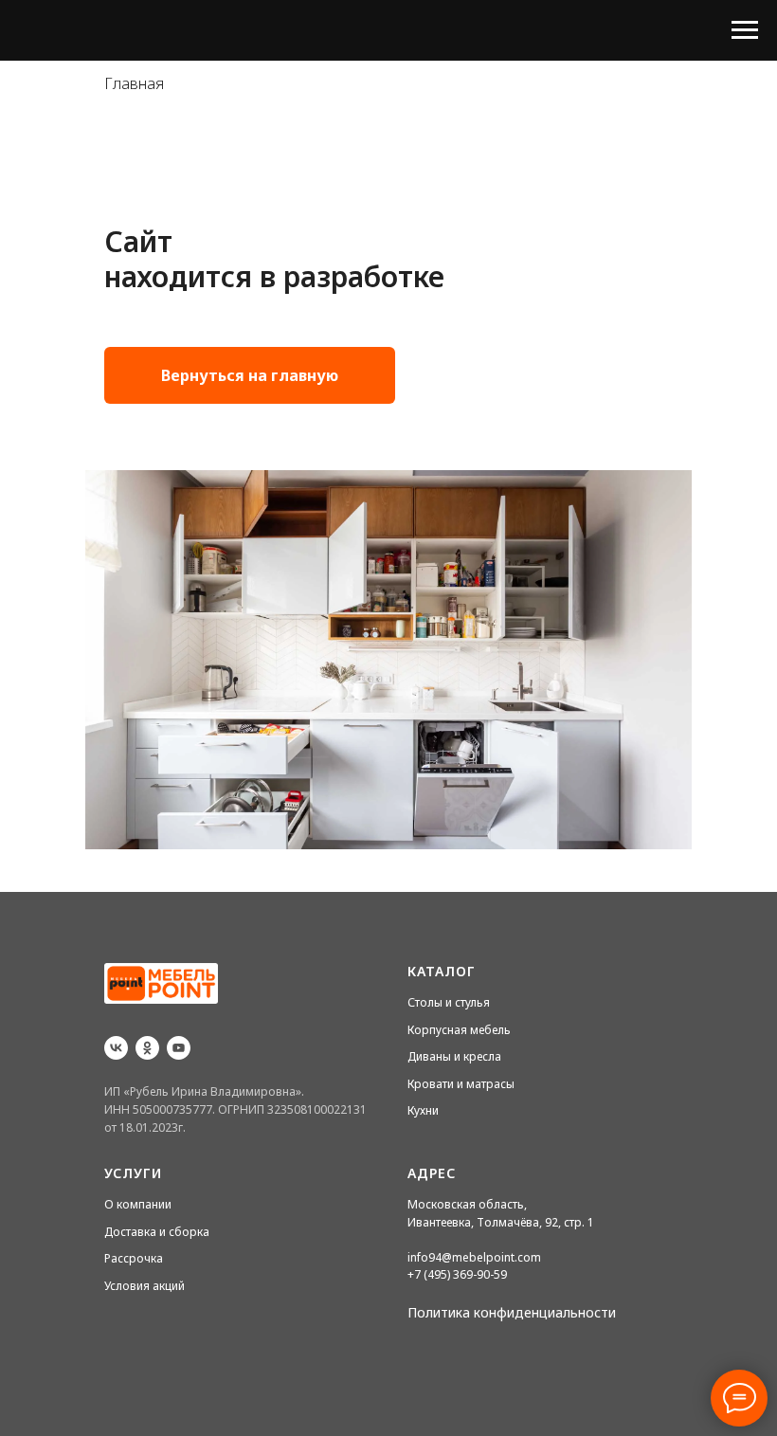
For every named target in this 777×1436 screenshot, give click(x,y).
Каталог (441, 971)
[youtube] (178, 1048)
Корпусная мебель (459, 1030)
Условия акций (144, 1286)
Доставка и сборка (156, 1232)
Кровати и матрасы (461, 1084)
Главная (134, 84)
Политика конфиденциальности (511, 1312)
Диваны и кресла (454, 1056)
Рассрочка (133, 1258)
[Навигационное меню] (745, 30)
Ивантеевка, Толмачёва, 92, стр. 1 (500, 1222)
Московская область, (467, 1204)
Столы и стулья (448, 1002)
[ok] (147, 1048)
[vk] (116, 1048)
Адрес (431, 1173)
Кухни (423, 1110)
